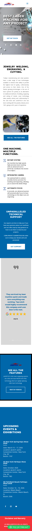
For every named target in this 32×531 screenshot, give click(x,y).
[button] (19, 527)
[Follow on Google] (20, 45)
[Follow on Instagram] (11, 45)
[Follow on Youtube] (16, 45)
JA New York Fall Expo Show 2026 (14, 462)
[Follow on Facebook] (5, 45)
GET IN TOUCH (12, 38)
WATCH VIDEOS (16, 390)
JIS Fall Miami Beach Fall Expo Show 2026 (15, 482)
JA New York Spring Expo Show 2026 (15, 442)
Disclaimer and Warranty (15, 518)
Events (5, 445)
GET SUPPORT (16, 247)
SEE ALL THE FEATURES (16, 138)
